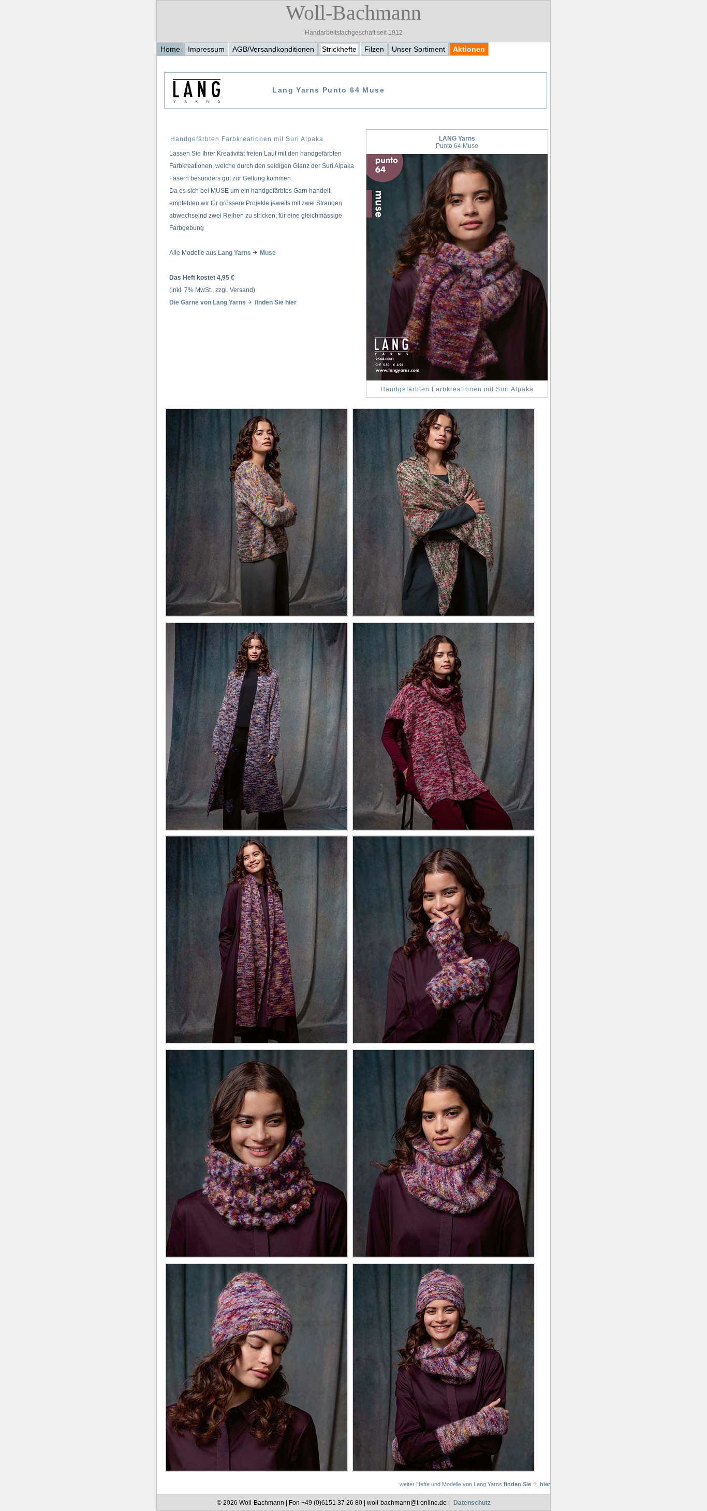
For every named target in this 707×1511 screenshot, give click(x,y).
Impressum (206, 49)
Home (170, 49)
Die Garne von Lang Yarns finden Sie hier (233, 302)
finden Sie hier (527, 1484)
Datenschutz (472, 1502)
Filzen (374, 49)
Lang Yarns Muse (247, 252)
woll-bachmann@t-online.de (407, 1502)
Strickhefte (339, 49)
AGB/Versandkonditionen (273, 49)
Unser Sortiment (418, 49)
